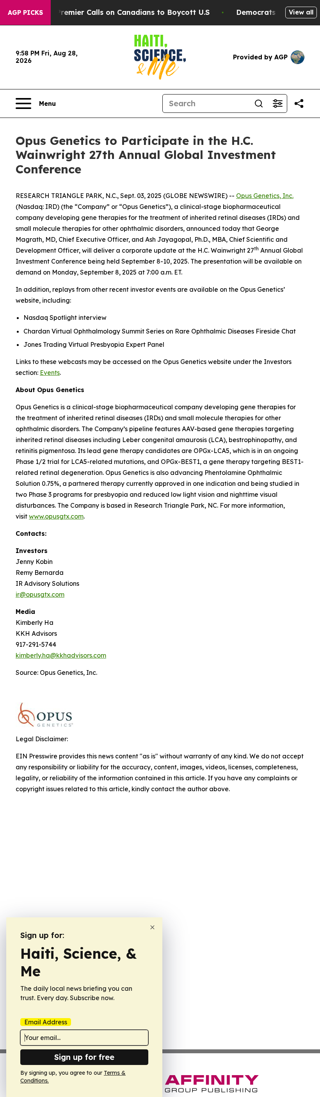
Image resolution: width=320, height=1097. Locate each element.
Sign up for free (84, 1057)
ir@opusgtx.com (40, 594)
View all (301, 12)
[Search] (258, 103)
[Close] (152, 927)
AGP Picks (25, 12)
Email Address (45, 1022)
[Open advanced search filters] (277, 103)
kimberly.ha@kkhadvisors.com (61, 655)
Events (50, 372)
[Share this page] (298, 103)
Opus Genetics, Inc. (264, 196)
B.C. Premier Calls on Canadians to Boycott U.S (125, 12)
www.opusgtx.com (56, 516)
